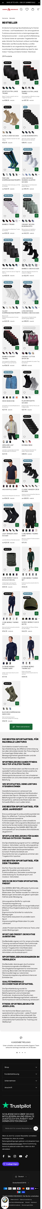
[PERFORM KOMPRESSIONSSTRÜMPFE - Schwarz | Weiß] (16, 174)
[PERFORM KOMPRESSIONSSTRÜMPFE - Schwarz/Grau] (13, 174)
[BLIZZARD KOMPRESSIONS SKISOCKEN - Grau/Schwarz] (3, 708)
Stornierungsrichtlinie (26, 1206)
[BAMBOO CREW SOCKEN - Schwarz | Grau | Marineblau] (29, 265)
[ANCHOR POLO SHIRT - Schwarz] (10, 485)
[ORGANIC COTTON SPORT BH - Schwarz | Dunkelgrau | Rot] (23, 353)
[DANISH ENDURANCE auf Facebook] (3, 1155)
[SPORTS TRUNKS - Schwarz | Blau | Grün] (10, 265)
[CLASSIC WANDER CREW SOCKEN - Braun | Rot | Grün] (26, 485)
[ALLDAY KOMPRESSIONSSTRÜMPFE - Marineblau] (16, 307)
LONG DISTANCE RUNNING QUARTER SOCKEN (28, 180)
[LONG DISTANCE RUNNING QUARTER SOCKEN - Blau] (26, 174)
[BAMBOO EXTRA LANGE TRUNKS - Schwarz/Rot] (23, 88)
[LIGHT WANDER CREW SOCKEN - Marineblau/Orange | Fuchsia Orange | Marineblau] (6, 530)
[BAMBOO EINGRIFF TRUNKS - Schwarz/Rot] (3, 353)
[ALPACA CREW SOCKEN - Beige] (3, 132)
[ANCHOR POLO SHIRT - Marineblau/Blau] (6, 485)
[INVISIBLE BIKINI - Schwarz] (23, 441)
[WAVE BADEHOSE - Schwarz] (6, 397)
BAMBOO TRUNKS (8, 224)
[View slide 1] (17, 1052)
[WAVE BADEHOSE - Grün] (10, 397)
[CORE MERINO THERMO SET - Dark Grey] (16, 618)
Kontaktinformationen (13, 1206)
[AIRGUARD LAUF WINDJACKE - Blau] (6, 441)
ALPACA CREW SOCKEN (10, 136)
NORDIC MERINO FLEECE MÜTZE (30, 623)
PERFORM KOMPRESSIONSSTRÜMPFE (11, 179)
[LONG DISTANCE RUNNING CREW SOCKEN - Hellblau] (32, 307)
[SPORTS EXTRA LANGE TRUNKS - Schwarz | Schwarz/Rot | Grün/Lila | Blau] (13, 87)
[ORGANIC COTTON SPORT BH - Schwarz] (26, 353)
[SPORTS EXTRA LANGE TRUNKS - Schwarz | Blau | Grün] (10, 87)
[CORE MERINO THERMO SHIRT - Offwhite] (36, 530)
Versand (26, 1203)
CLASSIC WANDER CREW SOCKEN (30, 490)
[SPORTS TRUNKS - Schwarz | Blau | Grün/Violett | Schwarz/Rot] (6, 265)
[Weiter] (38, 2)
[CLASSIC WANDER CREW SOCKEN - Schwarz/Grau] (23, 485)
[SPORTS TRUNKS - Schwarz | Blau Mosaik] (16, 265)
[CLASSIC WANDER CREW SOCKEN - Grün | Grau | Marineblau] (36, 485)
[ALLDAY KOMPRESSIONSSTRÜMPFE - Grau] (13, 307)
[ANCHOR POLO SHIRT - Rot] (16, 485)
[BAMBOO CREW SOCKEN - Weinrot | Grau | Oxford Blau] (36, 265)
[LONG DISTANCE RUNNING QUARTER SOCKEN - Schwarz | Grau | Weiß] (36, 174)
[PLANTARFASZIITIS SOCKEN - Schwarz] (26, 397)
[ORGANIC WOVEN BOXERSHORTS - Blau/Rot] (29, 220)
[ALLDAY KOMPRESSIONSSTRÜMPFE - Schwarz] (3, 307)
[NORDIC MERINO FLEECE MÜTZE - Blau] (29, 618)
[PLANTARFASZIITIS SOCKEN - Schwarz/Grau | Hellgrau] (23, 397)
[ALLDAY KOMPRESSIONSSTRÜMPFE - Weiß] (6, 307)
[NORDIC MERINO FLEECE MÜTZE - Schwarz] (26, 618)
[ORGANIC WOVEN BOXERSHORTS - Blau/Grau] (23, 220)
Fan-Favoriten (11, 868)
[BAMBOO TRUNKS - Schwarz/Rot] (6, 220)
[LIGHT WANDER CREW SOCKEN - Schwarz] (3, 530)
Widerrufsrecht (14, 1201)
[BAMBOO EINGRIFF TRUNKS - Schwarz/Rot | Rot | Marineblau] (10, 353)
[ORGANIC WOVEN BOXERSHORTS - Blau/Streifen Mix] (32, 220)
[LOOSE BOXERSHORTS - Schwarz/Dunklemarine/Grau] (32, 132)
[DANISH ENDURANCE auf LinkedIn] (9, 1156)
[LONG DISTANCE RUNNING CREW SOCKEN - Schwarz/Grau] (29, 307)
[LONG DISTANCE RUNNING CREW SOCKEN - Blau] (36, 307)
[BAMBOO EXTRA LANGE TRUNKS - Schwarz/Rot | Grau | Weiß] (26, 88)
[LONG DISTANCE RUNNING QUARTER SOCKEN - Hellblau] (29, 174)
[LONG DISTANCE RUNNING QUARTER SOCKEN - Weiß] (23, 174)
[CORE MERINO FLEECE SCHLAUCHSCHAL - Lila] (16, 574)
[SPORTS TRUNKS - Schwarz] (3, 265)
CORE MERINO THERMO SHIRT (30, 535)
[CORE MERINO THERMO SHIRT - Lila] (32, 530)
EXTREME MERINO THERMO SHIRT (8, 667)
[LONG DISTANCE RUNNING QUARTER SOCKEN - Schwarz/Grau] (32, 174)
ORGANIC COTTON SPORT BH (28, 357)
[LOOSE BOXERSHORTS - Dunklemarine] (26, 132)
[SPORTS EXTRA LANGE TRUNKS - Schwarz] (3, 87)
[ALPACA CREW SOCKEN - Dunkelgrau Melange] (6, 132)
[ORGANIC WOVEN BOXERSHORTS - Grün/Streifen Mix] (26, 220)
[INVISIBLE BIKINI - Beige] (26, 441)
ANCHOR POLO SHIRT (9, 489)
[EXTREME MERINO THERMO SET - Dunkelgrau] (26, 663)
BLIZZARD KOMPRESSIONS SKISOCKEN (11, 713)
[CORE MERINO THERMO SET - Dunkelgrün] (36, 574)
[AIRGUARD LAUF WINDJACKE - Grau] (3, 441)
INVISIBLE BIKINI (27, 445)
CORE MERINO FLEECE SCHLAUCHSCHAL (10, 579)
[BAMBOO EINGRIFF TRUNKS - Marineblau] (16, 353)
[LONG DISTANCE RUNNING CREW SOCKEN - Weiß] (23, 307)
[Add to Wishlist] (5, 83)
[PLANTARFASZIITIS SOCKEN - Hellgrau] (29, 397)
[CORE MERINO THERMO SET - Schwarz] (23, 574)
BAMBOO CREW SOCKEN (30, 269)
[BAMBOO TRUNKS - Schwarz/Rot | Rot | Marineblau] (10, 220)
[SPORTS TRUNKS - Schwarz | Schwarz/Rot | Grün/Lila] (13, 265)
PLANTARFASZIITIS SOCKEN (28, 402)
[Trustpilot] (15, 1105)
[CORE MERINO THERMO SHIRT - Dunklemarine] (29, 530)
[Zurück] (3, 2)
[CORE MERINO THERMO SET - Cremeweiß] (13, 618)
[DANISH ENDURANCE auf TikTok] (26, 1155)
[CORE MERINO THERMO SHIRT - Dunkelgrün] (26, 530)
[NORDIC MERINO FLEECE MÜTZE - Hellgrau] (36, 618)
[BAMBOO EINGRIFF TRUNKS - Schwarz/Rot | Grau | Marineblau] (6, 353)
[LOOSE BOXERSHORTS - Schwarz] (23, 132)
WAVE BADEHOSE (8, 401)
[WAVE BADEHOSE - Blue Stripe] (13, 397)
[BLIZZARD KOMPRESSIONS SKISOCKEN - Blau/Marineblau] (10, 708)
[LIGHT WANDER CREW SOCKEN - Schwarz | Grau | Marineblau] (16, 530)
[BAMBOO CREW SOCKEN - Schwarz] (23, 265)
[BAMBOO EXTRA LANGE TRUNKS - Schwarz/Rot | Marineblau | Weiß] (29, 88)
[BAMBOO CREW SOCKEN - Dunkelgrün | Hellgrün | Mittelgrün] (32, 265)
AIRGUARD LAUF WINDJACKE (8, 446)
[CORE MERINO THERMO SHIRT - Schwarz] (23, 530)
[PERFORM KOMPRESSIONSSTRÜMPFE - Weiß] (6, 174)
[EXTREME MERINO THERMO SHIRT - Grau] (10, 663)
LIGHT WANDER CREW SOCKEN (10, 535)
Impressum (33, 1203)
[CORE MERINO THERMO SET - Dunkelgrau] (26, 574)
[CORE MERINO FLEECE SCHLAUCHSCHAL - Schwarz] (3, 574)
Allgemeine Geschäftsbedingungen (13, 1203)
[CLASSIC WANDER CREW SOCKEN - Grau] (29, 485)
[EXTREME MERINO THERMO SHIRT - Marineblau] (3, 663)
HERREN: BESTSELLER (14, 888)
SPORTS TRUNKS (8, 269)
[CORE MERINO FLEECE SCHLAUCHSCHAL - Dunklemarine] (13, 574)
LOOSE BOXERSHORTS (30, 136)
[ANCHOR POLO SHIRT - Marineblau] (3, 485)
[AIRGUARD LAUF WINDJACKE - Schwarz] (10, 441)
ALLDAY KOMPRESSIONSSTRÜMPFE (11, 312)
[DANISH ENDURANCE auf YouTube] (20, 1155)
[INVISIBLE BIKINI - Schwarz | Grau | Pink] (29, 441)
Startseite (5, 18)
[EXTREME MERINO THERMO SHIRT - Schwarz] (6, 663)
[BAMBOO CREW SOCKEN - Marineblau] (26, 265)
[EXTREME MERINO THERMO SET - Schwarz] (29, 663)
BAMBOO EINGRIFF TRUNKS (8, 357)
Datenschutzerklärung (25, 1201)
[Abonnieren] (34, 1128)
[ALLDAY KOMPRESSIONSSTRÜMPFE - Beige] (10, 307)
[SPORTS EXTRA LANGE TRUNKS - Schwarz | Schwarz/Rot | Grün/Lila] (6, 87)
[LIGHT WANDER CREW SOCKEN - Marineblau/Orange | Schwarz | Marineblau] (10, 530)
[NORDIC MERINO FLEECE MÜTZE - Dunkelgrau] (32, 618)
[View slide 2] (19, 1052)
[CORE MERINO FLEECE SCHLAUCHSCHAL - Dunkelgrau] (6, 574)
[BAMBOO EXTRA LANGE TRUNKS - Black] (32, 88)
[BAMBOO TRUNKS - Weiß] (16, 220)
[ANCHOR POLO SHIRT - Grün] (13, 485)
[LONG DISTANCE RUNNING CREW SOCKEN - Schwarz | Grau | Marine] (26, 307)
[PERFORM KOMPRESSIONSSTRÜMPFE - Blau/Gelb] (10, 174)
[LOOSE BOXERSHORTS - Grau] (29, 132)
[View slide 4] (25, 1052)
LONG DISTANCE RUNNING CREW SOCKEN (30, 312)
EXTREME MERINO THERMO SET (28, 667)
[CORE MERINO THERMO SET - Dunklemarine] (32, 574)
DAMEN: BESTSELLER (28, 827)
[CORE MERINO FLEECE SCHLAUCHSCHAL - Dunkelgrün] (10, 574)
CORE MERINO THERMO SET (30, 579)
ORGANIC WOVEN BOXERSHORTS (28, 225)
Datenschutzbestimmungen (16, 1143)
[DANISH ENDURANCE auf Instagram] (14, 1155)
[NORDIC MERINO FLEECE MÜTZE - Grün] (23, 618)
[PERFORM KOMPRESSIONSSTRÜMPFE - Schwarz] (3, 174)
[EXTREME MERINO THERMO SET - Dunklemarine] (23, 663)
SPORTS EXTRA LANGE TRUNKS (10, 92)
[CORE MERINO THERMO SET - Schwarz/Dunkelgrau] (29, 574)
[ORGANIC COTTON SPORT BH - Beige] (32, 353)
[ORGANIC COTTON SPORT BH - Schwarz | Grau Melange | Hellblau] (29, 353)
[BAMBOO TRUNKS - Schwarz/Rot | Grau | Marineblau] (13, 220)
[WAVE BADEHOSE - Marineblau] (3, 397)
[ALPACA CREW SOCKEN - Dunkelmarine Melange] (10, 132)
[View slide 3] (22, 1052)
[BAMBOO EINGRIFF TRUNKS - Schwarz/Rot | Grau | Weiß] (13, 353)
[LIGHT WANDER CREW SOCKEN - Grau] (13, 530)
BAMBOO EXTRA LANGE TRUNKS (30, 92)
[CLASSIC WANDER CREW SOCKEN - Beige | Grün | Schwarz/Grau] (32, 485)
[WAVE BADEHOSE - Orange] (16, 397)
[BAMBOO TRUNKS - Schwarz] (3, 220)
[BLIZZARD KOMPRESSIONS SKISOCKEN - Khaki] (6, 708)
